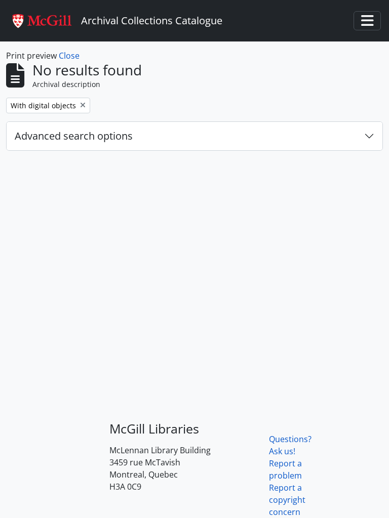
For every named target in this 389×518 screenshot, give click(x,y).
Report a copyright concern (287, 499)
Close (69, 55)
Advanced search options (74, 136)
